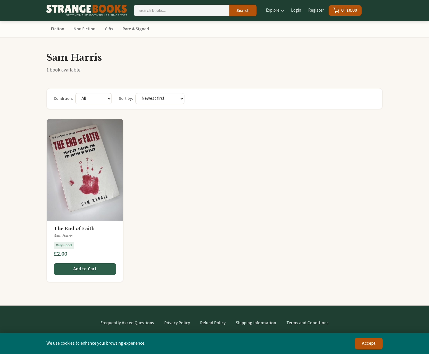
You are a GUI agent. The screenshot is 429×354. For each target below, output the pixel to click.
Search (243, 11)
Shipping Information (256, 323)
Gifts (109, 29)
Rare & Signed (136, 29)
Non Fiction (84, 29)
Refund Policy (213, 323)
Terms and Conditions (307, 323)
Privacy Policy (177, 323)
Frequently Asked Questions (127, 323)
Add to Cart (85, 269)
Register (316, 10)
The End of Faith (74, 228)
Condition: (63, 99)
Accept (369, 343)
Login (296, 10)
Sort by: (126, 99)
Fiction (57, 29)
